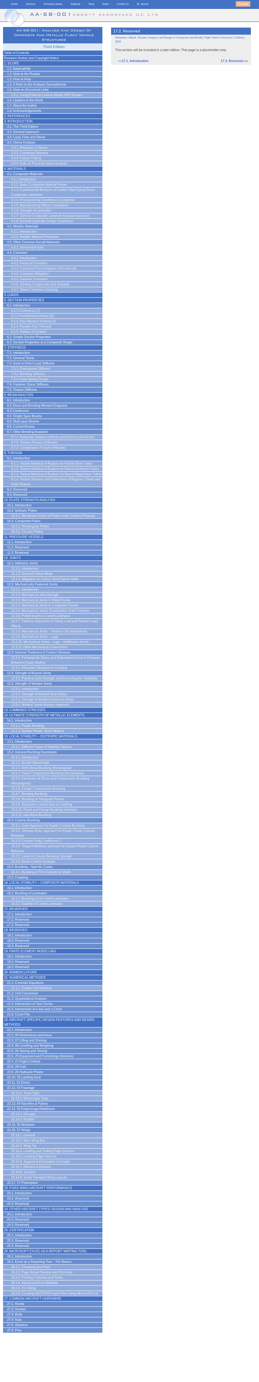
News (105, 4)
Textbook (75, 4)
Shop (91, 4)
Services (30, 4)
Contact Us (123, 4)
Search (145, 4)
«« (133, 61)
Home (14, 4)
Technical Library (53, 4)
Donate (243, 4)
